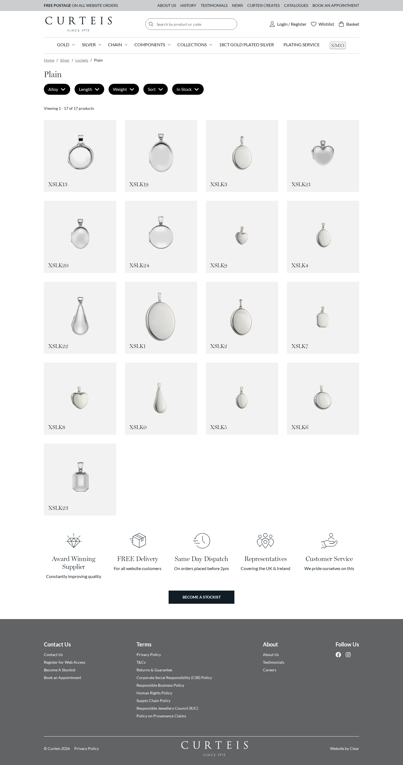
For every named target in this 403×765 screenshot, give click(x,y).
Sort (152, 89)
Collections (192, 44)
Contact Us (57, 644)
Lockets (81, 60)
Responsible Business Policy (160, 685)
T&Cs (141, 662)
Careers (269, 670)
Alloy (53, 89)
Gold (63, 44)
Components (149, 44)
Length (85, 89)
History (188, 5)
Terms (144, 644)
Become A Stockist (59, 670)
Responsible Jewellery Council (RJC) (167, 708)
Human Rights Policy (154, 693)
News (237, 5)
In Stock (184, 89)
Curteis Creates (263, 5)
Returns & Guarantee (154, 670)
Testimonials (214, 5)
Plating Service (301, 44)
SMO (338, 45)
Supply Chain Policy (154, 700)
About (270, 644)
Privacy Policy (149, 654)
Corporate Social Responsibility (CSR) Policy (174, 677)
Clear (354, 748)
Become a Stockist (202, 597)
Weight (120, 89)
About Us (166, 5)
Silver (89, 44)
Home (49, 60)
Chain (115, 44)
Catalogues (296, 5)
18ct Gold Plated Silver (246, 44)
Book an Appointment (336, 5)
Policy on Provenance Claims (161, 716)
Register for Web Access (64, 662)
